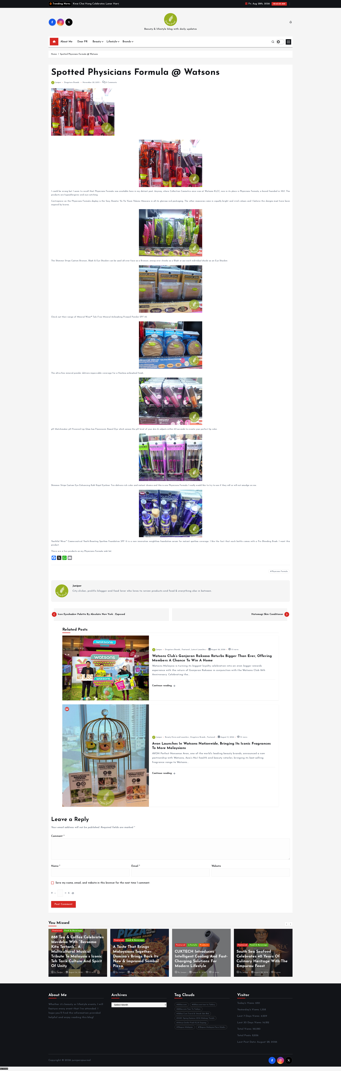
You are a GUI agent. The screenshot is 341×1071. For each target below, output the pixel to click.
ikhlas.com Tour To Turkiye (189, 1009)
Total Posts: (244, 1035)
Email (135, 866)
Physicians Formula (280, 571)
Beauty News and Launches (177, 737)
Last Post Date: (247, 1042)
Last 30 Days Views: (250, 1022)
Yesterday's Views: (248, 1009)
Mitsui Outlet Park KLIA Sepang (192, 1023)
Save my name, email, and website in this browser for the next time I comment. (103, 883)
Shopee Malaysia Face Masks (212, 1027)
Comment (57, 836)
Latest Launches (198, 650)
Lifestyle (112, 41)
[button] (287, 924)
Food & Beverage (73, 940)
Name (55, 866)
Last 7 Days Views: (249, 1016)
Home (54, 54)
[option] (77, 953)
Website (216, 866)
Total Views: (245, 1029)
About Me (66, 41)
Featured (186, 650)
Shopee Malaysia (185, 1027)
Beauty (97, 41)
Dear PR (82, 41)
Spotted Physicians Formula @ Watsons (79, 54)
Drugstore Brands (71, 82)
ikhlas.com (182, 1005)
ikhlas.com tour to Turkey (204, 1005)
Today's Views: (246, 1003)
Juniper (58, 82)
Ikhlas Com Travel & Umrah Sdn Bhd (193, 1014)
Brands (127, 41)
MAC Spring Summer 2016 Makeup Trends (196, 1018)
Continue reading (162, 686)
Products (142, 945)
